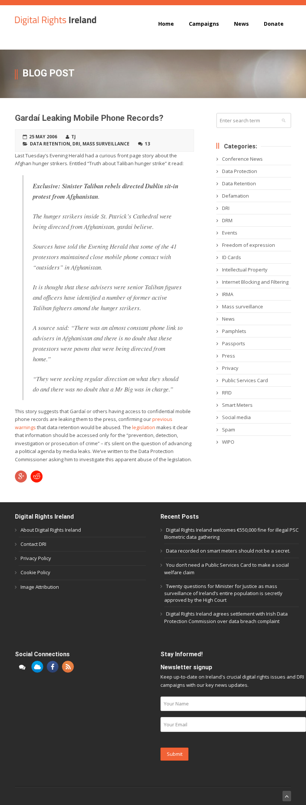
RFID (227, 392)
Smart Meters (237, 405)
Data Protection (239, 171)
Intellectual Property (245, 269)
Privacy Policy (36, 558)
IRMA (227, 294)
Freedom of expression (248, 245)
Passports (233, 343)
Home (166, 23)
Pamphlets (234, 331)
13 (147, 144)
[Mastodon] (22, 666)
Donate (274, 23)
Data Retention (50, 144)
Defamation (235, 195)
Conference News (242, 158)
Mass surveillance (105, 144)
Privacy (230, 368)
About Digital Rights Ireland (51, 529)
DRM (227, 220)
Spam (228, 429)
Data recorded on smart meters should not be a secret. (228, 550)
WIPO (228, 441)
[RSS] (68, 666)
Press (228, 355)
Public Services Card (245, 380)
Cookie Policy (35, 572)
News (241, 23)
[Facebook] (53, 666)
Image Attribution (40, 587)
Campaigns (204, 23)
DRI (76, 144)
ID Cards (231, 257)
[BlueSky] (37, 666)
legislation (144, 427)
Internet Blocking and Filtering (255, 282)
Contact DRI (33, 544)
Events (229, 232)
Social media (236, 417)
